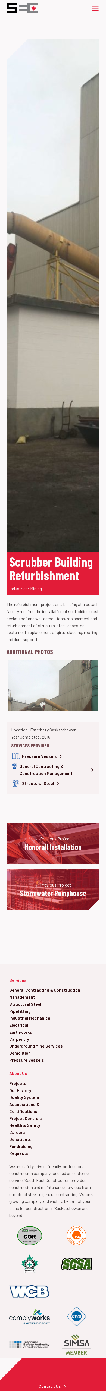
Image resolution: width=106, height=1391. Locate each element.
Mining (36, 588)
